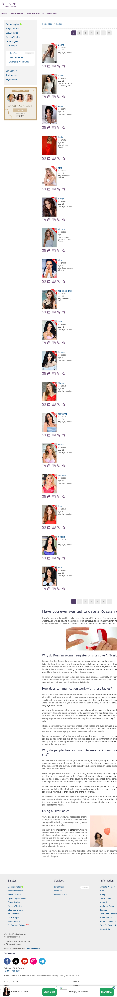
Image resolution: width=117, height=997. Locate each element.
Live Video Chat (16, 57)
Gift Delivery (11, 70)
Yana (60, 168)
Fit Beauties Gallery (16, 925)
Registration (11, 79)
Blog (102, 890)
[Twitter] (15, 961)
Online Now (17, 13)
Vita (60, 567)
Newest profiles (14, 894)
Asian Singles (12, 41)
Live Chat (13, 53)
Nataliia (61, 537)
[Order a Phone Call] (58, 66)
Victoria (61, 229)
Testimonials (11, 75)
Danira (61, 75)
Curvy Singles (12, 32)
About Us (104, 902)
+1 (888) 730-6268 (12, 971)
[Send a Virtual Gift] (54, 66)
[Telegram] (42, 961)
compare (30, 53)
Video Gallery (14, 921)
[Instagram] (33, 961)
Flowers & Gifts (61, 894)
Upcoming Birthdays (17, 898)
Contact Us (105, 929)
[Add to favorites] (64, 65)
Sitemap (103, 910)
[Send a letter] (44, 66)
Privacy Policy (106, 917)
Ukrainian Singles (15, 910)
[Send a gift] (49, 66)
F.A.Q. (102, 894)
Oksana (61, 352)
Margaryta (62, 414)
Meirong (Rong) (65, 291)
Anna (60, 106)
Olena (60, 321)
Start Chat (49, 991)
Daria (60, 137)
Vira (60, 260)
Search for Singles (16, 890)
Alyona (61, 383)
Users (4, 13)
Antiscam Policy (107, 906)
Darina (61, 45)
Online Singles (12, 24)
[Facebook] (7, 961)
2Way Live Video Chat (19, 61)
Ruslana (61, 444)
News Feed (52, 13)
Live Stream (59, 887)
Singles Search (12, 28)
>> (109, 33)
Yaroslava (62, 475)
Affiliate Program (107, 887)
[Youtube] (24, 961)
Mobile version (33, 948)
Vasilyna (61, 198)
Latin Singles (12, 45)
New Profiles (33, 13)
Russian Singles (13, 37)
